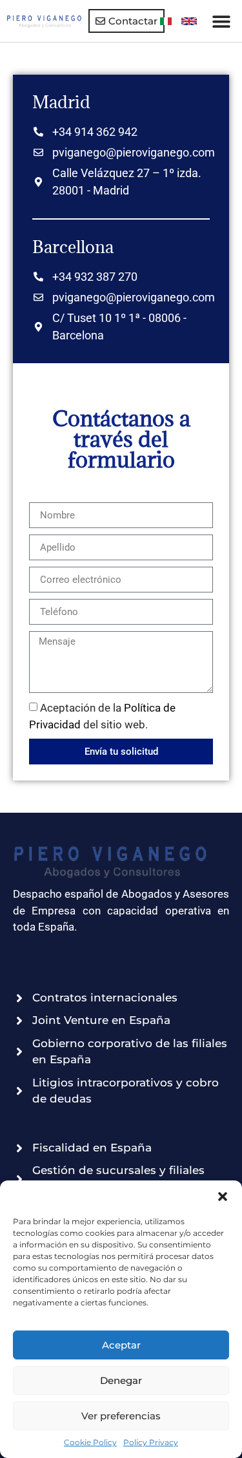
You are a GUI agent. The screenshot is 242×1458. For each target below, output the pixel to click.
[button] (222, 1196)
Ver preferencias (121, 1416)
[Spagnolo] (189, 21)
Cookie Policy (90, 1442)
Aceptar (121, 1345)
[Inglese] (166, 21)
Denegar (121, 1380)
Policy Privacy (150, 1442)
